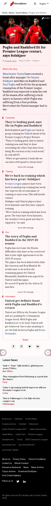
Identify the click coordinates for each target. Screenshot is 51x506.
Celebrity (18, 419)
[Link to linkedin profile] (24, 481)
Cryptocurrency (9, 424)
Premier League (13, 183)
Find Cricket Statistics (11, 475)
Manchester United (14, 73)
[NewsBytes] (18, 4)
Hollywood (33, 424)
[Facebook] (13, 346)
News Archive (37, 467)
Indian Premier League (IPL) (14, 429)
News (11, 13)
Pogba (28, 130)
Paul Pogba (9, 84)
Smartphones (8, 439)
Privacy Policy (19, 459)
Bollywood (7, 419)
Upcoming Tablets (10, 450)
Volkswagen (8, 404)
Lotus (5, 393)
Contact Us (7, 463)
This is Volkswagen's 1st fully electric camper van (21, 399)
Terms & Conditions (37, 459)
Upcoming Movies (26, 444)
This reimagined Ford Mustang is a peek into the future (25, 378)
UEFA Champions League (36, 439)
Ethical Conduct (21, 463)
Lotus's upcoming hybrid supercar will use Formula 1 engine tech (24, 389)
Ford (5, 382)
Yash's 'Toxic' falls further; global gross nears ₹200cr (23, 367)
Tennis (20, 439)
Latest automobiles (38, 429)
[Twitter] (29, 346)
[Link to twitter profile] (18, 481)
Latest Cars (20, 434)
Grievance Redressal (11, 467)
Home (4, 13)
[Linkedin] (38, 346)
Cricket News (31, 419)
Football (22, 424)
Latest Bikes (7, 434)
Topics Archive (9, 471)
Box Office (8, 371)
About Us (6, 459)
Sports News (21, 13)
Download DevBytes (27, 471)
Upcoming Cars (9, 444)
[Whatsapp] (21, 346)
